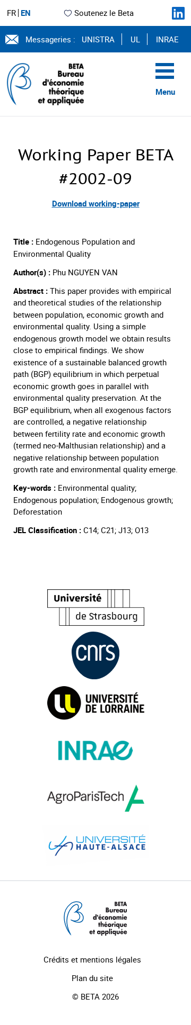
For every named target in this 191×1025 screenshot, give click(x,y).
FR (11, 13)
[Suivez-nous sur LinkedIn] (178, 13)
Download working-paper (96, 203)
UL (135, 39)
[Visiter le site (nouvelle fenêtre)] (95, 607)
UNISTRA (98, 39)
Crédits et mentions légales (92, 959)
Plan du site (92, 978)
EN (26, 13)
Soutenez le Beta (104, 12)
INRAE (167, 39)
